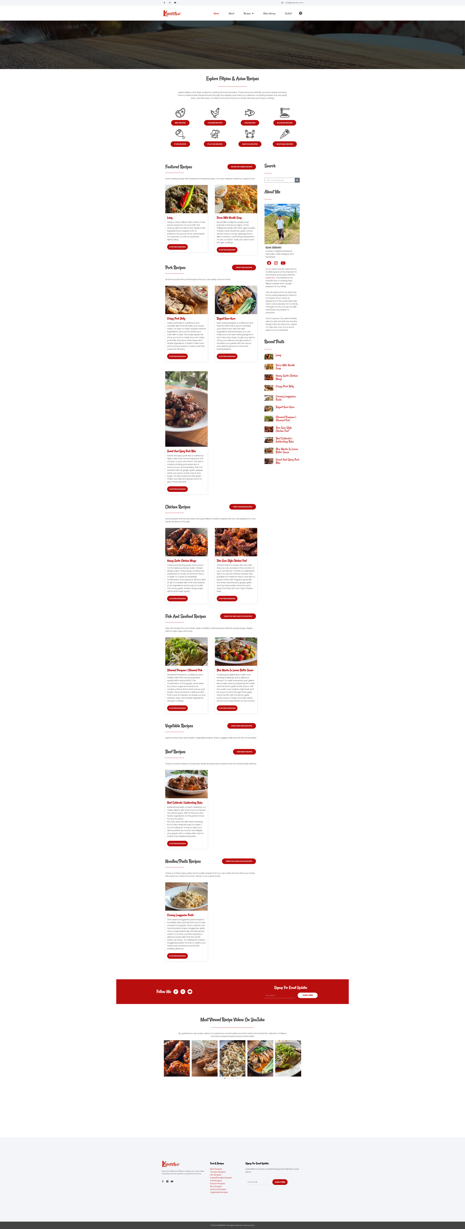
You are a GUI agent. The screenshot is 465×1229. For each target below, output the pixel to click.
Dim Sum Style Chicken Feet (232, 561)
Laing (170, 218)
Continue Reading (177, 247)
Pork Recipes (216, 1180)
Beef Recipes (216, 1169)
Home (216, 13)
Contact (288, 13)
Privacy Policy (249, 1225)
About (231, 13)
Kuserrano (270, 277)
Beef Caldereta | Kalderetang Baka (184, 803)
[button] (300, 13)
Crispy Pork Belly (176, 318)
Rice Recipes (216, 1186)
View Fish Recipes (232, 52)
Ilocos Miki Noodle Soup (229, 218)
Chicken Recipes (217, 1172)
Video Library (269, 13)
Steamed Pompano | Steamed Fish (184, 670)
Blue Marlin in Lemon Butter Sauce (235, 670)
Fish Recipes (215, 1174)
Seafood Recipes (218, 1189)
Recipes (247, 13)
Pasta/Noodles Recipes (221, 1177)
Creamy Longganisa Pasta (180, 915)
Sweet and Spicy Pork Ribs (181, 451)
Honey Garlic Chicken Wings (181, 561)
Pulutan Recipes (217, 1183)
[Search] (297, 180)
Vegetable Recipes (219, 1192)
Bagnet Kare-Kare (226, 318)
